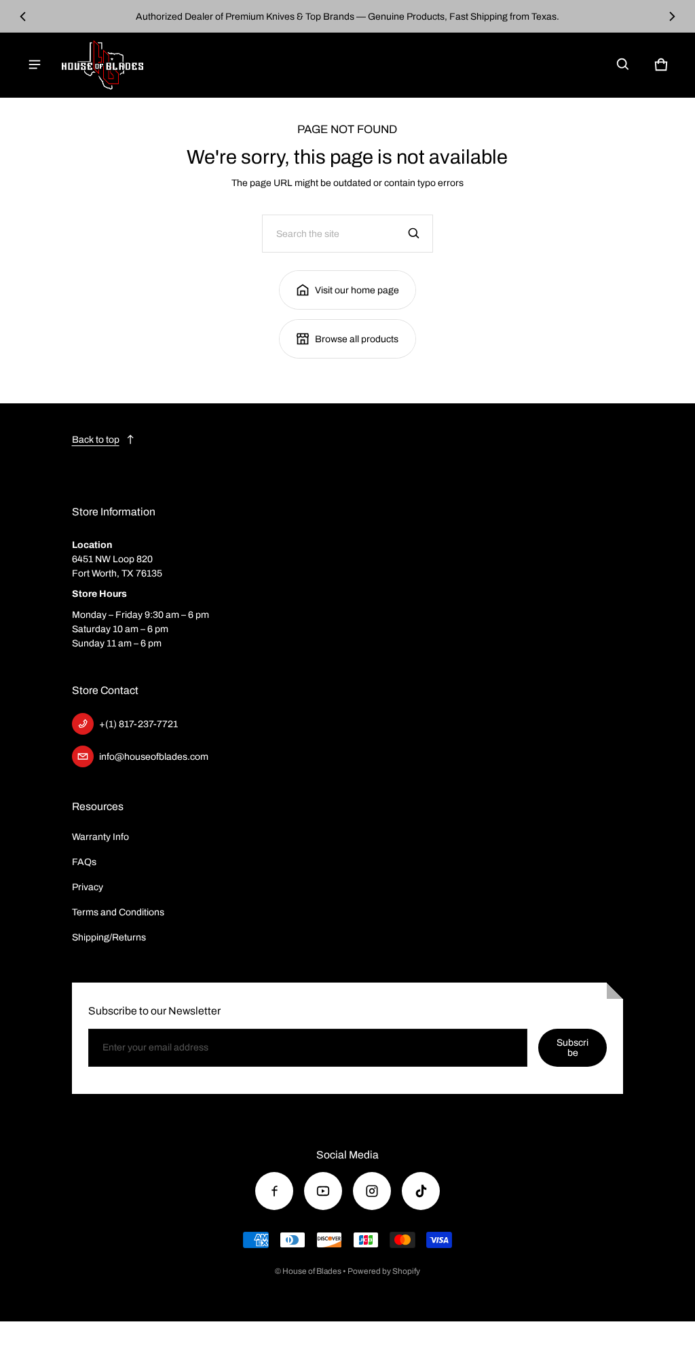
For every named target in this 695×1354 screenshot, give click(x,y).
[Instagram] (372, 1191)
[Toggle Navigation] (35, 64)
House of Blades (311, 1271)
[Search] (414, 234)
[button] (623, 64)
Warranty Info (100, 837)
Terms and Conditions (118, 912)
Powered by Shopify (384, 1271)
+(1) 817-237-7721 (138, 724)
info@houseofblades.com (153, 757)
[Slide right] (672, 16)
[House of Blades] (102, 65)
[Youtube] (323, 1191)
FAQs (84, 862)
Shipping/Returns (109, 937)
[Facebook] (274, 1191)
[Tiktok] (421, 1191)
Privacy (87, 887)
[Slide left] (23, 16)
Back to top (95, 440)
